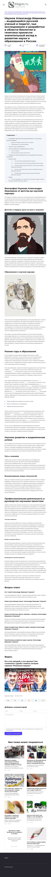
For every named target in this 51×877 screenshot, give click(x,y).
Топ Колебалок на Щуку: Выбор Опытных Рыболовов (36, 842)
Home (6, 11)
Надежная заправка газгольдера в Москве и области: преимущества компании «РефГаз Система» (13, 762)
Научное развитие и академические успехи (21, 148)
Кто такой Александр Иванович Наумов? (25, 161)
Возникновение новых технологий (20, 152)
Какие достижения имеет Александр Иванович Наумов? (29, 163)
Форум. (6, 857)
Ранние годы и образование (17, 146)
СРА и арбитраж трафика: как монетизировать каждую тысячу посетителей (13, 790)
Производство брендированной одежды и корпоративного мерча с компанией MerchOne (36, 762)
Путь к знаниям (15, 150)
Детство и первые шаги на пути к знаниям (22, 142)
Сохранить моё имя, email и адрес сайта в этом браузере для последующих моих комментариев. (24, 729)
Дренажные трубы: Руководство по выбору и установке (14, 832)
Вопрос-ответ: (12, 159)
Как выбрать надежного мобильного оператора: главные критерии (12, 817)
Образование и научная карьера (19, 144)
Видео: (11, 177)
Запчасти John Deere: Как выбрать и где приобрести (35, 816)
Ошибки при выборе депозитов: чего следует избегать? (36, 789)
